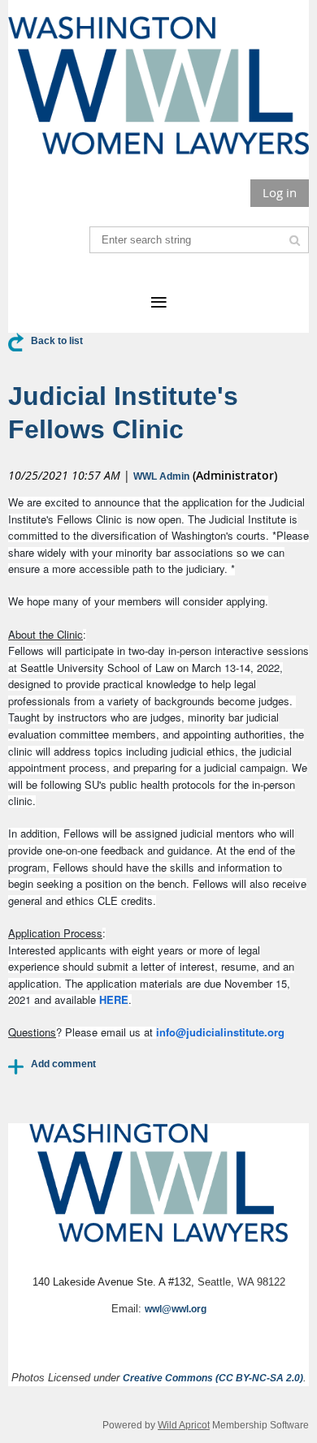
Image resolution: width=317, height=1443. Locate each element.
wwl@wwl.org (175, 1309)
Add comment (16, 1066)
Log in (280, 192)
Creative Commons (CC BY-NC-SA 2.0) (213, 1378)
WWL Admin (161, 476)
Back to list (57, 341)
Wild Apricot (184, 1424)
